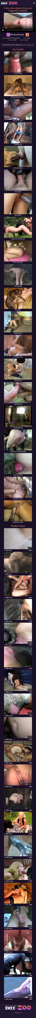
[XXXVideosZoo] (18, 156)
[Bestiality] (18, 298)
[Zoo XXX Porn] (18, 463)
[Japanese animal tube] (18, 227)
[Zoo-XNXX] (18, 203)
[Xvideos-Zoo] (18, 132)
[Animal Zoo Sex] (18, 487)
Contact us (18, 1012)
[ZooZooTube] (18, 62)
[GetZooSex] (18, 369)
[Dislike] (27, 34)
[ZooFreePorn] (18, 392)
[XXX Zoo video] (18, 251)
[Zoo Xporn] (18, 180)
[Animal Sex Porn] (18, 510)
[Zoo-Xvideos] (18, 274)
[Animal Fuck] (18, 321)
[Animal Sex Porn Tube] (18, 85)
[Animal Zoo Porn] (18, 109)
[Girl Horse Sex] (18, 345)
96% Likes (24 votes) (17, 34)
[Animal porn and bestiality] (18, 440)
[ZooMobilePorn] (18, 416)
